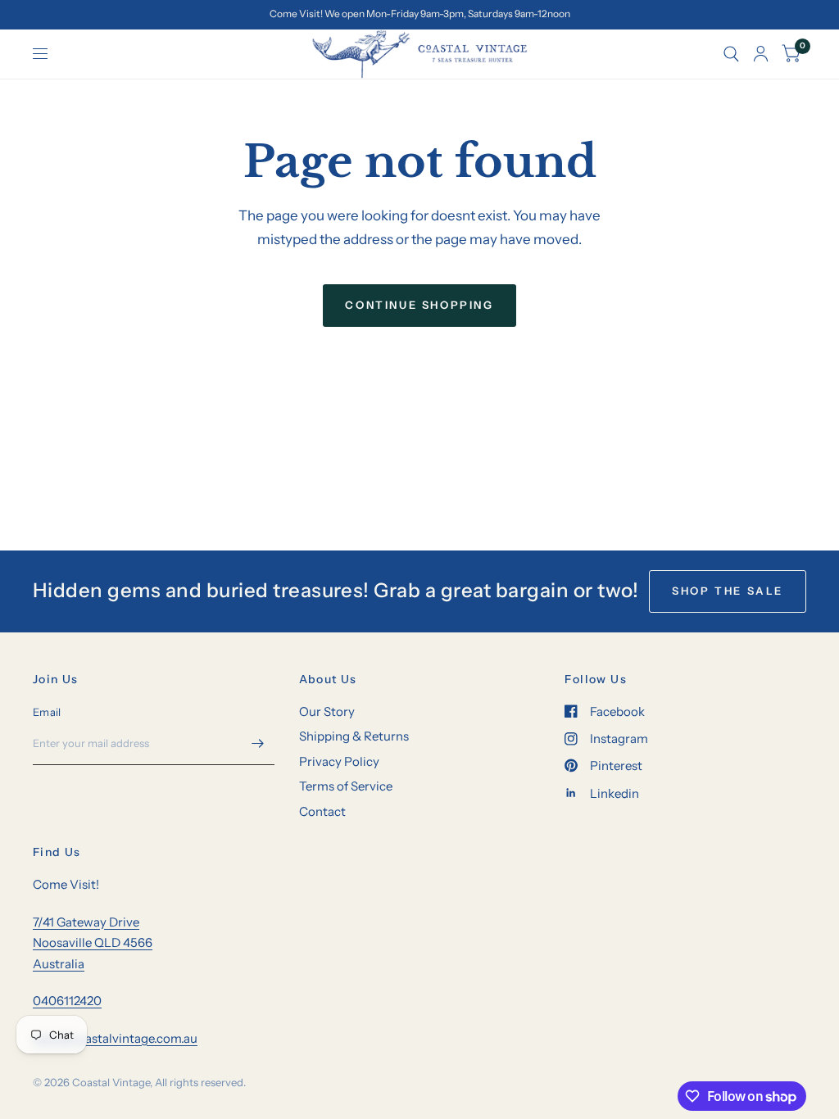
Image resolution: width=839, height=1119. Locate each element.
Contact (322, 811)
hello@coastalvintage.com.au (115, 1038)
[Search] (731, 54)
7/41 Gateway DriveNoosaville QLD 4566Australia (92, 943)
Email (47, 711)
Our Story (327, 711)
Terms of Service (345, 786)
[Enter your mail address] (258, 744)
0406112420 (67, 1000)
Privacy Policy (339, 761)
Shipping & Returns (354, 736)
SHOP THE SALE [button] (727, 590)
